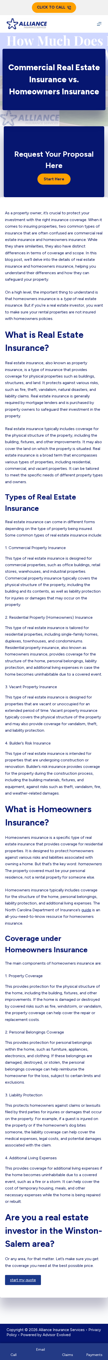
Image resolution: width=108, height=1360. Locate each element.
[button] (54, 179)
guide (86, 910)
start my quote (23, 1280)
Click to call (51, 7)
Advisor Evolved (57, 1335)
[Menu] (99, 24)
